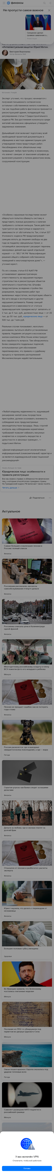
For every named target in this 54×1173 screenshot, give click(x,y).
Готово (27, 1168)
